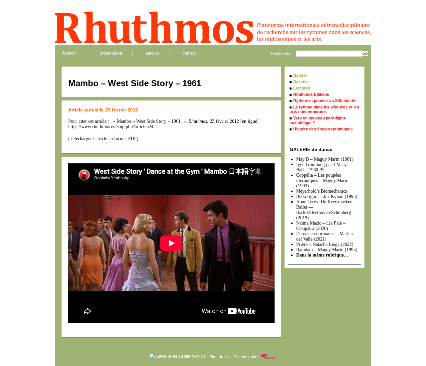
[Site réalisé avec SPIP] (268, 357)
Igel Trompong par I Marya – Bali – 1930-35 (324, 167)
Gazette (300, 82)
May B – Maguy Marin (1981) (324, 159)
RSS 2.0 (198, 357)
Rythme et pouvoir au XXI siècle (324, 100)
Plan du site (220, 357)
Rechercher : (283, 53)
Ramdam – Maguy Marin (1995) (326, 249)
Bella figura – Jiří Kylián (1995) (326, 196)
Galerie (300, 75)
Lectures (301, 88)
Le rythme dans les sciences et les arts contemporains (324, 109)
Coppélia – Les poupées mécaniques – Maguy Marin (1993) (322, 180)
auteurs (152, 53)
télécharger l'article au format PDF (103, 138)
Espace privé (245, 357)
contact (189, 53)
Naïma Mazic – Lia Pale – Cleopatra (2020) (320, 226)
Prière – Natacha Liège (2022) (324, 244)
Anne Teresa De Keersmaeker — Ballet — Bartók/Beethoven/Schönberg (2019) (327, 209)
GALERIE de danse (311, 149)
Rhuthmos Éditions (311, 94)
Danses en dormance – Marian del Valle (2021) (324, 236)
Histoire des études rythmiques (323, 129)
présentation (111, 53)
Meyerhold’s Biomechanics (321, 191)
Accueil (69, 53)
